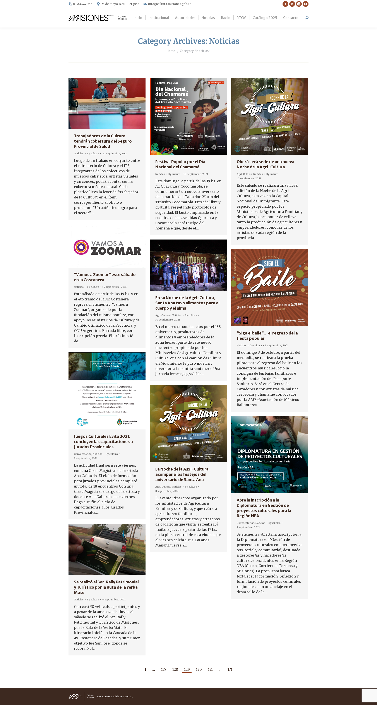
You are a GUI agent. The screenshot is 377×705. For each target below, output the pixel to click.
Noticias (79, 153)
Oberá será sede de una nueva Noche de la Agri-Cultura (265, 164)
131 (210, 669)
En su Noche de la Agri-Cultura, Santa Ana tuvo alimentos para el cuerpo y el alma (187, 303)
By (93, 153)
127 (163, 669)
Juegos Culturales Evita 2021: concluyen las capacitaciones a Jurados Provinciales (103, 441)
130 (199, 669)
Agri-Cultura (244, 174)
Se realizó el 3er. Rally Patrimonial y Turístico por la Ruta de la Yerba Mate (106, 587)
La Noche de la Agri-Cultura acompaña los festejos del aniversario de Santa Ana (182, 474)
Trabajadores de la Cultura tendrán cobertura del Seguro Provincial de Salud (103, 141)
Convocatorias (82, 453)
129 (187, 669)
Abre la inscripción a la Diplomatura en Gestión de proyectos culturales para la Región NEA (264, 508)
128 (175, 669)
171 (230, 669)
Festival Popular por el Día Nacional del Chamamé (180, 164)
